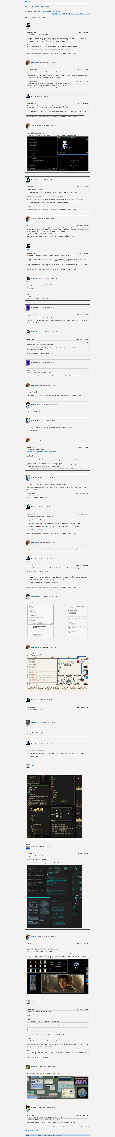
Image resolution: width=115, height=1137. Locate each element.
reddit (47, 526)
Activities (37, 6)
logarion (83, 1044)
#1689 (52, 307)
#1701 (54, 647)
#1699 (50, 558)
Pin (38, 49)
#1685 (50, 179)
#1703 (53, 722)
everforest (38, 489)
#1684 (54, 125)
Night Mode (39, 1135)
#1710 (53, 1107)
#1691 (52, 362)
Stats (44, 1135)
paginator (59, 956)
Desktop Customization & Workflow (52, 11)
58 (69, 13)
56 (64, 13)
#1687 (50, 246)
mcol (32, 307)
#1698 (54, 542)
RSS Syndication (58, 1135)
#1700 (55, 596)
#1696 (53, 477)
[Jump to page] (84, 14)
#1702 (50, 699)
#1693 (55, 404)
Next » (76, 13)
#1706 (52, 846)
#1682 (54, 62)
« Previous (55, 13)
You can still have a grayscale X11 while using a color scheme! (43, 451)
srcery (40, 772)
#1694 (53, 420)
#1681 (50, 25)
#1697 (50, 506)
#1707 (54, 936)
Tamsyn (45, 497)
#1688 (55, 278)
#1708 (52, 1002)
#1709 (53, 1066)
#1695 (54, 440)
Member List (50, 1135)
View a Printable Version (31, 1130)
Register (47, 6)
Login (42, 6)
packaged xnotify (48, 49)
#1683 (50, 96)
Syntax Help (28, 1135)
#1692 (54, 385)
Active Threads (29, 6)
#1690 (55, 331)
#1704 (50, 743)
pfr (32, 25)
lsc (45, 135)
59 (72, 13)
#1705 (52, 766)
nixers (27, 2)
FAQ (34, 1135)
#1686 (54, 218)
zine (41, 1044)
